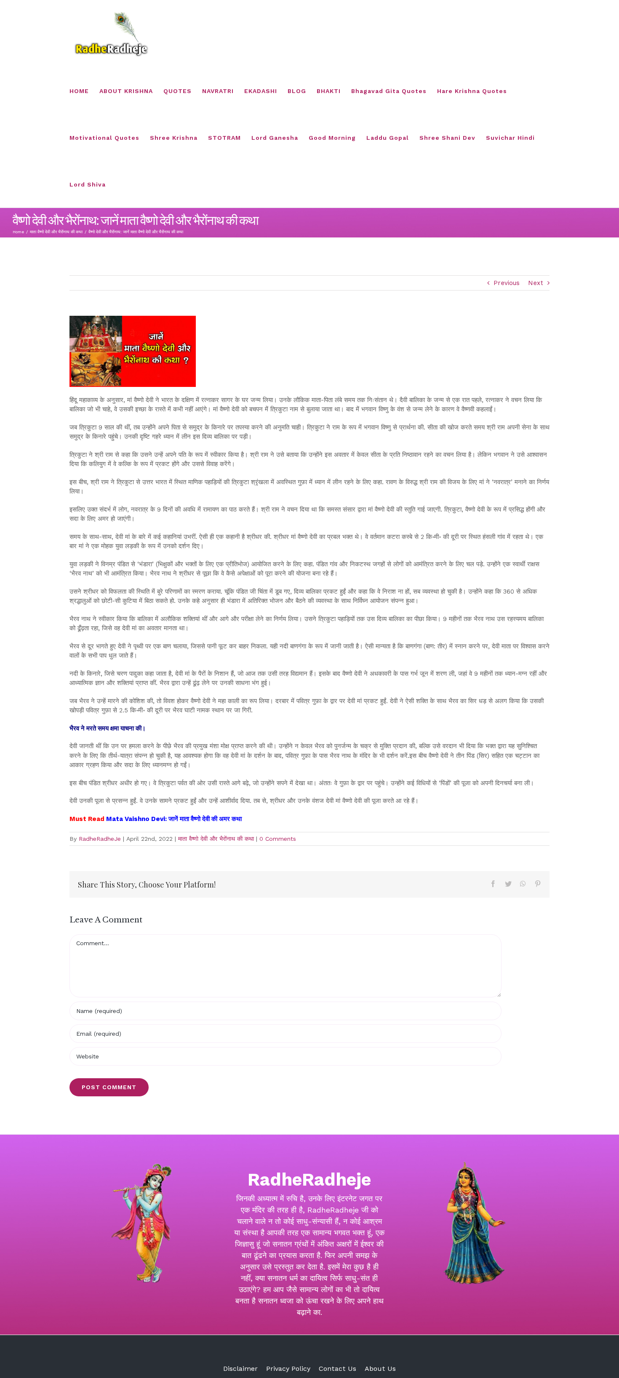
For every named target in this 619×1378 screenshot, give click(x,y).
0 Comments (277, 838)
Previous (507, 283)
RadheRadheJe (100, 838)
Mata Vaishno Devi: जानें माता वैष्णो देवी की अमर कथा (174, 819)
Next (535, 283)
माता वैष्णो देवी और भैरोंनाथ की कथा (216, 838)
